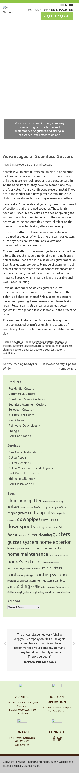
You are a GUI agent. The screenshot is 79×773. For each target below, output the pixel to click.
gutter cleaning (39, 535)
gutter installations (23, 345)
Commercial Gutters (22, 393)
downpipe (11, 520)
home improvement (18, 548)
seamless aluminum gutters (35, 580)
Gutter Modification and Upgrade (31, 468)
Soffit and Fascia (20, 436)
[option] (39, 84)
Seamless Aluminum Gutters (27, 404)
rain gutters (52, 568)
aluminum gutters (43, 341)
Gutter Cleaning (19, 462)
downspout (49, 520)
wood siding (63, 592)
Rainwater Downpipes (23, 425)
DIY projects (58, 513)
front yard (22, 535)
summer (51, 587)
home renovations (58, 555)
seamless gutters (34, 349)
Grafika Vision (32, 765)
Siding (13, 431)
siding (23, 586)
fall (60, 527)
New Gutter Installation (24, 452)
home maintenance (27, 554)
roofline (11, 580)
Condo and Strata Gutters (26, 399)
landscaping (15, 568)
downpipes (28, 519)
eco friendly (52, 527)
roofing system (51, 574)
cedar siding (26, 507)
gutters (39, 345)
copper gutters (17, 513)
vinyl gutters (24, 592)
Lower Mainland (32, 568)
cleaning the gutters (50, 507)
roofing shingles (26, 575)
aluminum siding (53, 501)
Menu (69, 4)
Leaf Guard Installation (24, 473)
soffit (35, 587)
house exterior (51, 562)
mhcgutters (45, 164)
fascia (12, 535)
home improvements (46, 548)
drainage (40, 527)
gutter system (22, 542)
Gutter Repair (17, 457)
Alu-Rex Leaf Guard (21, 415)
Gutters (18, 341)
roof (12, 574)
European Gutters (20, 409)
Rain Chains (16, 420)
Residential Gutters (21, 388)
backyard (13, 506)
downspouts (21, 526)
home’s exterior (24, 561)
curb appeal (39, 512)
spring (43, 587)
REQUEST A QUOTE (57, 16)
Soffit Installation (20, 484)
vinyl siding (38, 592)
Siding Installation (21, 478)
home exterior (53, 345)
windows (50, 592)
